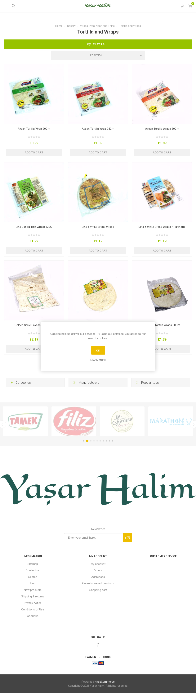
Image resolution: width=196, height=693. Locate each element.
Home (59, 25)
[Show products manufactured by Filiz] (25, 421)
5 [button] (97, 441)
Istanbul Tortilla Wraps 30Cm (162, 325)
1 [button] (83, 441)
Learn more (98, 360)
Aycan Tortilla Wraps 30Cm (162, 128)
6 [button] (100, 441)
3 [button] (90, 441)
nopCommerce (105, 681)
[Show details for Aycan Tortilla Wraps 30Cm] (162, 94)
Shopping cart (98, 590)
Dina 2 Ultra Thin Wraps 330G (34, 227)
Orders (98, 570)
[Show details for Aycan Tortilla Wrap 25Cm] (98, 94)
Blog (32, 583)
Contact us (33, 570)
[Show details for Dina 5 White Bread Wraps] (98, 192)
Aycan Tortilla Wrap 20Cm (34, 128)
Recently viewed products (98, 583)
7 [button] (103, 441)
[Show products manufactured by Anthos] (122, 421)
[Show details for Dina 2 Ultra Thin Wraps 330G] (34, 192)
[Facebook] (98, 645)
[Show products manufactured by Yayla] (170, 421)
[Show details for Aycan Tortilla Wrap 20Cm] (34, 94)
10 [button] (112, 441)
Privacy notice (33, 603)
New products (33, 590)
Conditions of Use (32, 609)
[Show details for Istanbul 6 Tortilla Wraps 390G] (98, 290)
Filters (99, 44)
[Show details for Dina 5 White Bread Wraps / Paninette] (162, 192)
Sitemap (33, 564)
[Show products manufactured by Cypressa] (73, 421)
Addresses (98, 577)
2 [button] (86, 441)
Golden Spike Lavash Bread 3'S (34, 325)
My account (98, 564)
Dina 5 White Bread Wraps (98, 227)
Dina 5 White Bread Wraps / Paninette (162, 227)
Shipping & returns (32, 596)
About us (32, 616)
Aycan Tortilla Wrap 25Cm (98, 128)
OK (98, 350)
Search (32, 577)
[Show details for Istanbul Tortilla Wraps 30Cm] (162, 290)
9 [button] (109, 441)
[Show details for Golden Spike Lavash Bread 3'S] (34, 290)
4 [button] (94, 441)
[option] (25, 421)
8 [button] (106, 441)
